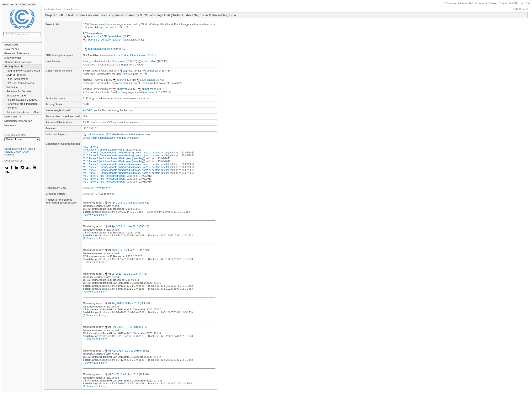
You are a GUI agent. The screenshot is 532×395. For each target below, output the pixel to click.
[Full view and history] (95, 214)
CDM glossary (451, 3)
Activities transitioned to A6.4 (22, 112)
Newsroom (10, 125)
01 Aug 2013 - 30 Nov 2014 (123, 303)
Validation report (96, 134)
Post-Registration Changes (21, 99)
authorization (149, 61)
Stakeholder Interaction (18, 121)
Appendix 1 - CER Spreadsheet (104, 36)
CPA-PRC (12, 108)
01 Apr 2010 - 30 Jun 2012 (123, 250)
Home (5, 4)
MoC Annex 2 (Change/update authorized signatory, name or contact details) (126, 152)
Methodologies (13, 57)
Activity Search (13, 66)
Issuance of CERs (16, 95)
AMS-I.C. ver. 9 (91, 110)
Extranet (503, 3)
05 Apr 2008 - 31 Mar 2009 (123, 202)
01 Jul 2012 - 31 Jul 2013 (122, 273)
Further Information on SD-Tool (138, 55)
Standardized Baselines (18, 62)
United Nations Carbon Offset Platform (19, 151)
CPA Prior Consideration (20, 83)
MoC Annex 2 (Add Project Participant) (104, 175)
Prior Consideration (17, 79)
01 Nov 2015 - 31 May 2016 (124, 350)
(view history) (103, 187)
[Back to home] (22, 19)
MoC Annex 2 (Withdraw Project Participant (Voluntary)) (114, 158)
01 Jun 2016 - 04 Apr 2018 (123, 374)
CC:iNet (22, 4)
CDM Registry (12, 116)
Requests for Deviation (19, 91)
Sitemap (463, 3)
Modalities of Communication (99, 149)
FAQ (471, 3)
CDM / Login (517, 3)
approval (120, 61)
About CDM (11, 44)
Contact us (480, 3)
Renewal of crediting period (22, 103)
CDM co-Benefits (16, 74)
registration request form (102, 48)
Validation (12, 87)
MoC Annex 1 (90, 146)
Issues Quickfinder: (15, 135)
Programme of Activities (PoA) (23, 70)
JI (16, 4)
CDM (12, 4)
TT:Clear (32, 4)
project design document (102, 27)
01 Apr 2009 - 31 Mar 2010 (123, 226)
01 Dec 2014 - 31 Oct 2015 (123, 327)
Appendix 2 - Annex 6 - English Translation (111, 39)
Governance (11, 49)
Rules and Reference (16, 53)
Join (528, 3)
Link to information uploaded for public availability (111, 137)
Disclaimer (492, 3)
